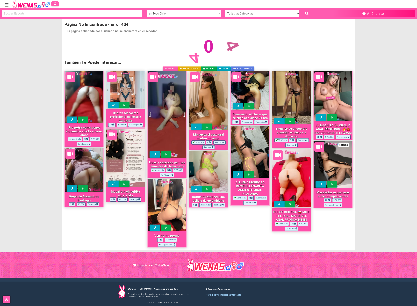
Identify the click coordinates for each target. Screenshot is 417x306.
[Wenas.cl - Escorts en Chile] (26, 4)
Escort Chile (146, 289)
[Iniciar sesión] (55, 3)
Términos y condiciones (218, 295)
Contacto (236, 295)
